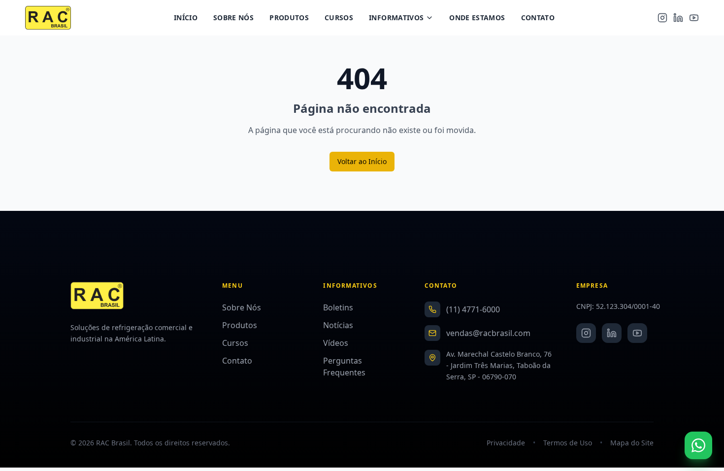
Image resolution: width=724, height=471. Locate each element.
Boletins (338, 307)
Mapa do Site (632, 442)
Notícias (338, 325)
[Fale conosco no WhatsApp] (698, 445)
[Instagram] (662, 18)
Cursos (339, 17)
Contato (538, 17)
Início (185, 17)
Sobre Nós (233, 17)
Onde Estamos (477, 17)
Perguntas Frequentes (344, 366)
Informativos (396, 17)
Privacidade (506, 442)
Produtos (289, 17)
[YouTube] (694, 18)
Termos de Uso (567, 442)
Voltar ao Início (362, 161)
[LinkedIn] (678, 18)
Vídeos (335, 342)
